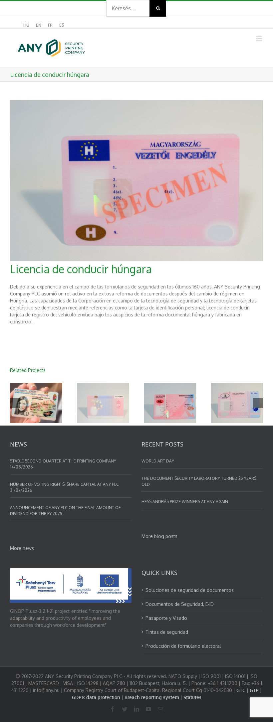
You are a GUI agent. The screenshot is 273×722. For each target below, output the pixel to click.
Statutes (192, 697)
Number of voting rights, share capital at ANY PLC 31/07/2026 (64, 487)
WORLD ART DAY (157, 460)
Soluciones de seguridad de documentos (189, 590)
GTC (240, 690)
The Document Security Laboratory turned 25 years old (198, 481)
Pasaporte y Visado (166, 618)
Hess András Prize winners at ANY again (184, 501)
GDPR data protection (96, 697)
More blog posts (159, 536)
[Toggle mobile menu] (259, 38)
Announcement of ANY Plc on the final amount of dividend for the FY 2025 (65, 510)
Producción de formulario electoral (183, 646)
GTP (254, 690)
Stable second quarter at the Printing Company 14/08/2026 (63, 463)
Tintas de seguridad (166, 632)
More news (22, 548)
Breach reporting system (152, 697)
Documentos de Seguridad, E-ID (179, 604)
